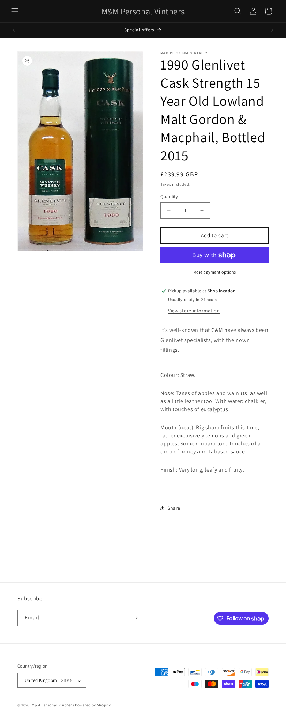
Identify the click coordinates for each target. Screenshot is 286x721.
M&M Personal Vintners (53, 704)
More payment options (214, 272)
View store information (194, 310)
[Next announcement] (272, 30)
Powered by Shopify (93, 704)
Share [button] (173, 508)
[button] (14, 11)
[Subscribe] (135, 618)
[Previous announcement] (13, 30)
